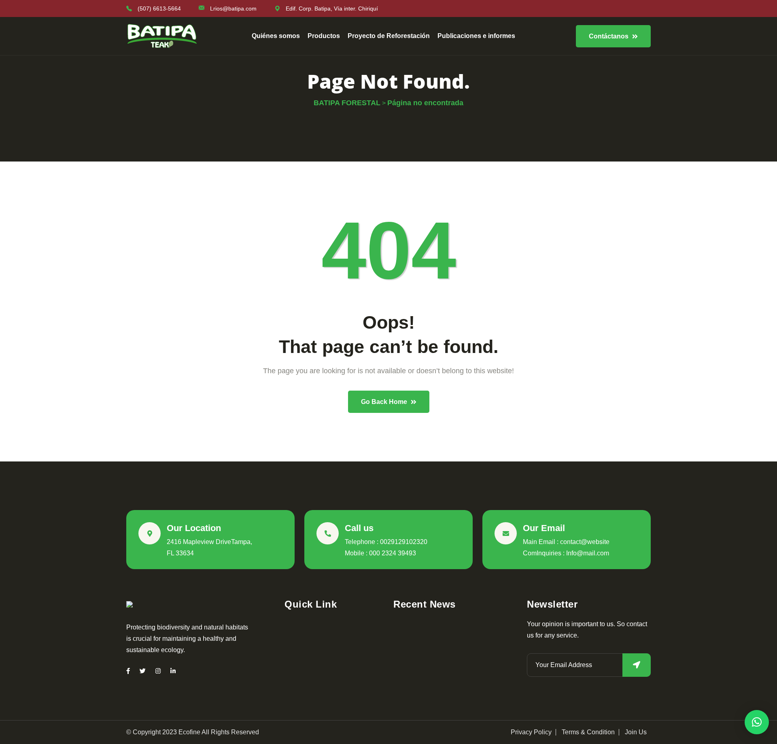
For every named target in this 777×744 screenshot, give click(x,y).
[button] (757, 722)
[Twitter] (143, 671)
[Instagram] (158, 671)
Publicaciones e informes (476, 35)
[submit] (636, 665)
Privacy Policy (531, 732)
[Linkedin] (173, 671)
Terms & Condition (588, 732)
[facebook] (128, 671)
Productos (324, 35)
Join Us (636, 732)
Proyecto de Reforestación (389, 35)
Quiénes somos (276, 35)
